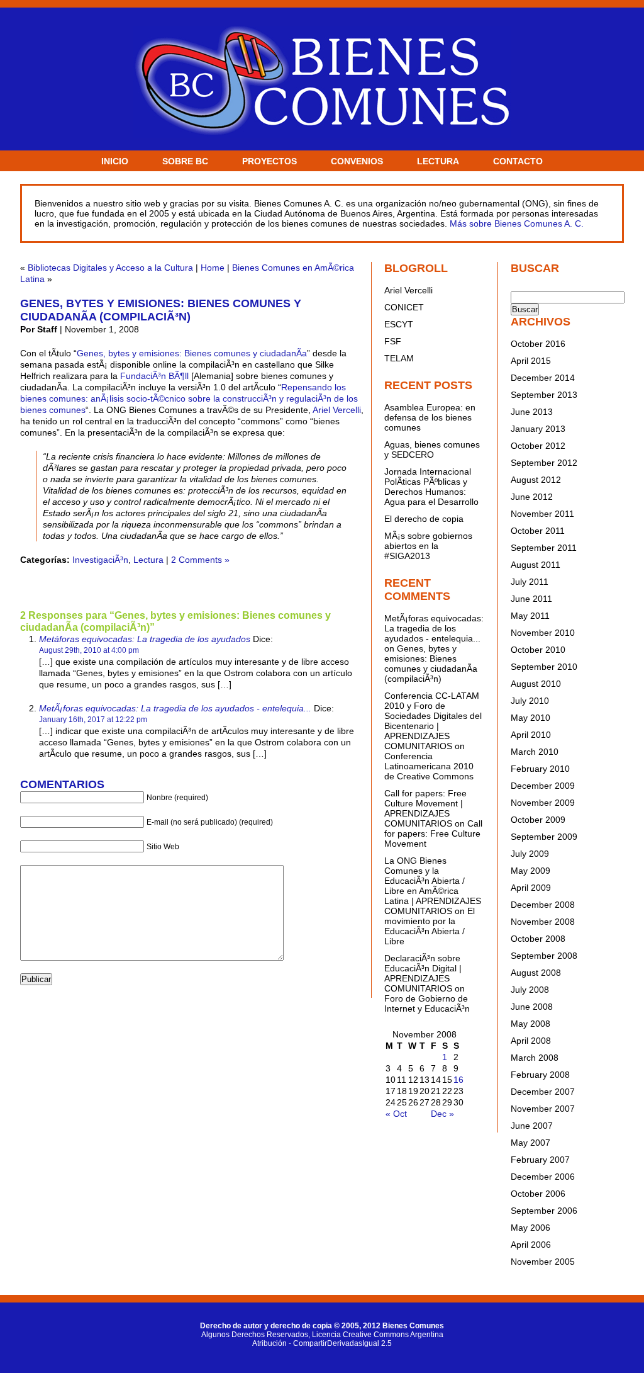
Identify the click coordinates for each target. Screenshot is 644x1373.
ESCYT (398, 324)
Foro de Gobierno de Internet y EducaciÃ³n (427, 1003)
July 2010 (530, 701)
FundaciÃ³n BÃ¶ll (154, 376)
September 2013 (544, 395)
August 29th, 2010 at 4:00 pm (89, 650)
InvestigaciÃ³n (100, 560)
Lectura (148, 560)
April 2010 (531, 735)
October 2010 (538, 650)
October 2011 (538, 531)
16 (458, 1080)
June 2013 (532, 412)
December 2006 (543, 1177)
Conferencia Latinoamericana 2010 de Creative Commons (429, 766)
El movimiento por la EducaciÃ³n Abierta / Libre (429, 926)
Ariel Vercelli (337, 410)
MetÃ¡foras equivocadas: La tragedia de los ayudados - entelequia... (175, 708)
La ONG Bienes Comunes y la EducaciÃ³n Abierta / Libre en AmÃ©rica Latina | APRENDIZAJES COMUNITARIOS (432, 886)
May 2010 (530, 718)
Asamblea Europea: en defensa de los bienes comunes (429, 417)
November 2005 (543, 1262)
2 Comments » (200, 560)
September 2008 (544, 956)
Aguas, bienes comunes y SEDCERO (432, 449)
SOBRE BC (185, 161)
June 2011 (531, 599)
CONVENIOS (357, 161)
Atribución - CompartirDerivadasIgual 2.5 (322, 1343)
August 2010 (536, 684)
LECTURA (438, 161)
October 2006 (538, 1194)
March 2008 (534, 1058)
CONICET (404, 307)
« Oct (396, 1114)
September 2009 (544, 837)
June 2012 (532, 497)
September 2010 (544, 667)
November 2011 (542, 514)
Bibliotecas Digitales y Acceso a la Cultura (110, 268)
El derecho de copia (424, 519)
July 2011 (529, 582)
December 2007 (543, 1092)
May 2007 (530, 1143)
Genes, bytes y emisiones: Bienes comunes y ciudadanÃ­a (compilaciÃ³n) (160, 310)
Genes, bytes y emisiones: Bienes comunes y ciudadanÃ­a (192, 353)
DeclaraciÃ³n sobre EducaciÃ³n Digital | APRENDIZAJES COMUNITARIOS (423, 973)
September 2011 (544, 548)
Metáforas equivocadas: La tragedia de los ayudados (144, 639)
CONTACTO (518, 161)
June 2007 (532, 1126)
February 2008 (540, 1075)
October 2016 (538, 344)
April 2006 (531, 1245)
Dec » (442, 1114)
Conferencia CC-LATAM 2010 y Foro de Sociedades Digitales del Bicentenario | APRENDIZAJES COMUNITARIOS (433, 721)
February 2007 (540, 1160)
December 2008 (543, 905)
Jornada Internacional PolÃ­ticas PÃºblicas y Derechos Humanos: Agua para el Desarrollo (431, 486)
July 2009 (530, 854)
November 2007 (543, 1109)
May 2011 (530, 616)
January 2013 (538, 429)
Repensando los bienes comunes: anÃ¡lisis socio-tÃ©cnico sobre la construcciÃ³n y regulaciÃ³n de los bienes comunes (189, 398)
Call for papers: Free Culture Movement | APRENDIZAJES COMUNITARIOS (425, 808)
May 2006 (530, 1228)
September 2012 (544, 463)
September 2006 (544, 1211)
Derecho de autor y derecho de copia (266, 1325)
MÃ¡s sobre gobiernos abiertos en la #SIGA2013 (428, 546)
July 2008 (530, 990)
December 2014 (543, 378)
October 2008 (538, 939)
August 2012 (536, 480)
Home (213, 268)
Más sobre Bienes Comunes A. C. (517, 223)
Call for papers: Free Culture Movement (433, 833)
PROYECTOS (269, 161)
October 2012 (538, 446)
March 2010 (534, 752)
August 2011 (535, 565)
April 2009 (531, 888)
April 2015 (531, 361)
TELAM (399, 358)
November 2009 (543, 803)
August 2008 (536, 973)
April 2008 (531, 1041)
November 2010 (543, 633)
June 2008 (532, 1007)
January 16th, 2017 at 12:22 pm (93, 719)
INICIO (114, 161)
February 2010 (540, 769)
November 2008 (543, 922)
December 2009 (543, 786)
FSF (392, 341)
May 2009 (530, 871)
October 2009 (538, 820)
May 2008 (530, 1024)
